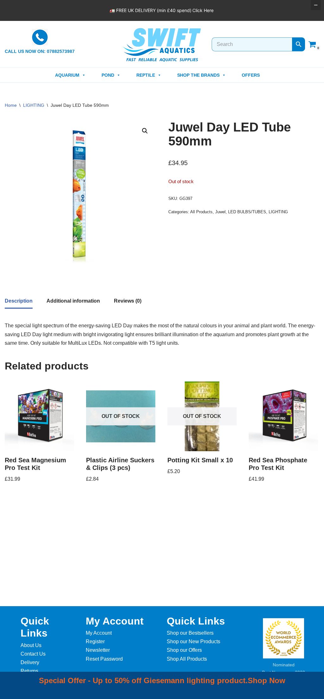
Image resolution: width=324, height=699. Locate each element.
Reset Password (104, 659)
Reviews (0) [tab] (127, 301)
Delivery (30, 662)
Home (11, 105)
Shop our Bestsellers (190, 633)
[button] (145, 131)
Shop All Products (187, 659)
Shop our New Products (193, 641)
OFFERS (251, 75)
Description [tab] (19, 301)
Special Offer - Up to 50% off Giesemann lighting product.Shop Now (162, 680)
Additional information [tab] (73, 301)
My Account (99, 633)
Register (95, 641)
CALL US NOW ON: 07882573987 (40, 51)
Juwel (220, 211)
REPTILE (145, 75)
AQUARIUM (67, 75)
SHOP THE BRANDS (198, 75)
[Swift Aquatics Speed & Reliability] (162, 45)
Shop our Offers (184, 650)
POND (108, 75)
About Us (31, 645)
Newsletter (98, 650)
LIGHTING (33, 105)
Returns (29, 671)
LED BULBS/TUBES (247, 211)
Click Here (203, 10)
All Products (201, 211)
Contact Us (33, 654)
